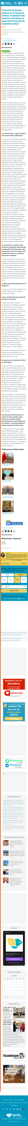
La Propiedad (20, 1100)
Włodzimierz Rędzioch (10, 40)
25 (20, 990)
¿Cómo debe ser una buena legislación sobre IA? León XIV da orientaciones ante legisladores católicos (13, 809)
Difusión (10, 1102)
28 (7, 993)
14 (7, 987)
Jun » (7, 997)
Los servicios (3, 1102)
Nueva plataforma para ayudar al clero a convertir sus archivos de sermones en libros (13, 822)
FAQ (14, 1100)
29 (11, 993)
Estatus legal (17, 1102)
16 (14, 987)
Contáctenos (14, 1105)
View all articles (6, 548)
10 (17, 984)
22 (11, 990)
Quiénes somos (8, 1100)
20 (4, 990)
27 (4, 993)
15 (11, 987)
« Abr (4, 997)
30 (14, 993)
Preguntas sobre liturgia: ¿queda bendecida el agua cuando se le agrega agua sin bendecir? (16, 843)
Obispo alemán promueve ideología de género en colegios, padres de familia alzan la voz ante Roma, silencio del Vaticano (16, 881)
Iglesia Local (7, 41)
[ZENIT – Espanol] (8, 3)
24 (17, 990)
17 (17, 987)
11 (20, 984)
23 (14, 990)
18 (20, 987)
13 (4, 987)
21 (7, 990)
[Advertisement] (14, 620)
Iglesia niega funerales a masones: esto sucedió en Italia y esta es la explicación (16, 871)
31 (17, 993)
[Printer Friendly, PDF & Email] (6, 51)
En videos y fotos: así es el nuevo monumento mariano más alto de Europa (16, 863)
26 (23, 990)
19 (23, 987)
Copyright (24, 1102)
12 (23, 984)
